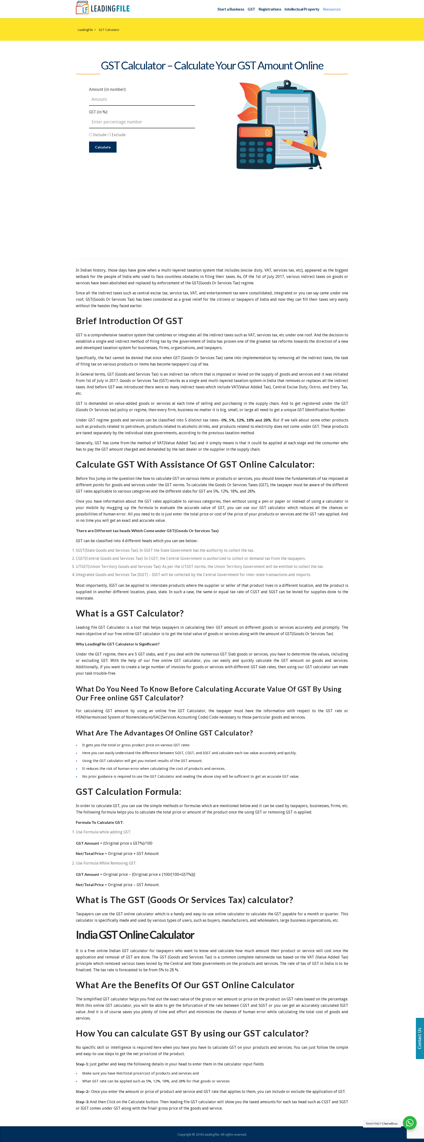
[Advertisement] (212, 206)
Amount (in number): (107, 89)
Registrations (270, 9)
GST (251, 9)
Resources (332, 9)
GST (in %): (98, 112)
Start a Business (230, 9)
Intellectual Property (302, 9)
